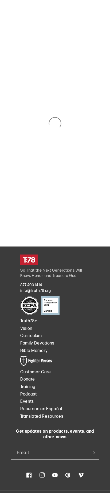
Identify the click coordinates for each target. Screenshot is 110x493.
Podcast (28, 394)
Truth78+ (28, 321)
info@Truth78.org (35, 290)
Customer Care (35, 372)
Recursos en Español (41, 409)
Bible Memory (34, 350)
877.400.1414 (31, 285)
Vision (26, 328)
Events (27, 401)
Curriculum (31, 335)
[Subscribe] (92, 453)
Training (27, 386)
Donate (27, 379)
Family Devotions (37, 343)
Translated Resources (41, 416)
